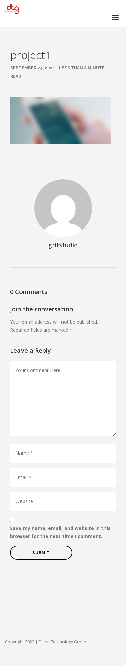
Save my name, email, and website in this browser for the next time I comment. (60, 532)
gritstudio (63, 245)
